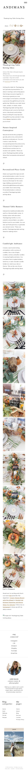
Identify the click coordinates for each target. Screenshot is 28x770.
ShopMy (14, 648)
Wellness (4, 713)
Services (18, 715)
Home (9, 119)
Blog (17, 713)
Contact (18, 717)
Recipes (4, 717)
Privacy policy (7, 768)
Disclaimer (13, 768)
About (18, 711)
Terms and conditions (19, 768)
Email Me (14, 653)
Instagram (14, 641)
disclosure (7, 81)
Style (3, 711)
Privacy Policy (20, 719)
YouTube (14, 651)
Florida (4, 715)
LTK (14, 643)
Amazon (14, 646)
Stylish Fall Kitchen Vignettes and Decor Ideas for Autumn (13, 602)
